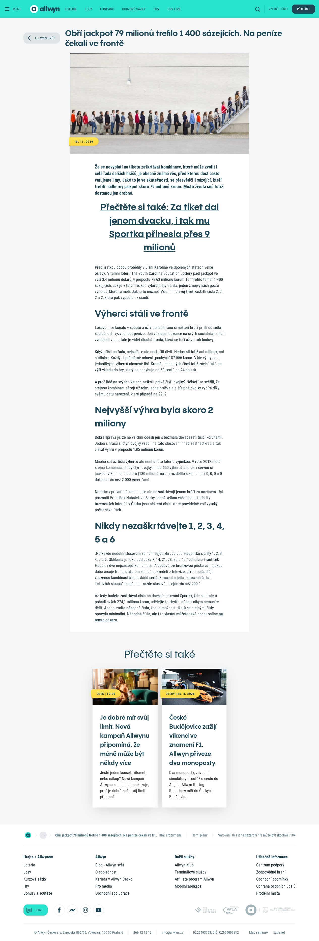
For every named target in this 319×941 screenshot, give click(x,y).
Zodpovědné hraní (270, 872)
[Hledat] (259, 9)
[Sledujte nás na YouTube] (98, 910)
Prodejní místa (268, 893)
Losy (88, 9)
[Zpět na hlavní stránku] (45, 9)
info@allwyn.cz (172, 932)
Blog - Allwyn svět (109, 865)
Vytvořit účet (278, 9)
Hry (156, 9)
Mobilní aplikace (188, 886)
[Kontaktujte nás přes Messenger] (72, 910)
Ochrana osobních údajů (276, 886)
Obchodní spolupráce (112, 893)
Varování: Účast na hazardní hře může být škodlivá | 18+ (257, 835)
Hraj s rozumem (170, 835)
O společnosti (106, 872)
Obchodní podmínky (272, 879)
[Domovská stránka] (28, 835)
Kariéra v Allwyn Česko (113, 879)
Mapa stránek (258, 932)
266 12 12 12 (142, 932)
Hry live (174, 9)
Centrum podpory (270, 865)
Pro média (103, 886)
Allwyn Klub (184, 865)
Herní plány (200, 835)
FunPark (107, 9)
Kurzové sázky (134, 9)
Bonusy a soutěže (37, 893)
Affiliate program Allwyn (194, 879)
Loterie (71, 9)
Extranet (279, 932)
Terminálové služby (190, 872)
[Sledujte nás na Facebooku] (59, 910)
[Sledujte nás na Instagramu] (85, 910)
